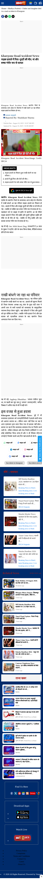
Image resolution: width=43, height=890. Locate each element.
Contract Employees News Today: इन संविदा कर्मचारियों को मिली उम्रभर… (27, 666)
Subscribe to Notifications (40, 448)
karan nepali (10, 115)
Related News (11, 573)
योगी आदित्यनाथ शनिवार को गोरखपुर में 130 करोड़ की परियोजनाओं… (27, 772)
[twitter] (15, 794)
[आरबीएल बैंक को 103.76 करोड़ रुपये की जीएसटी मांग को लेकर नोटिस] (9, 690)
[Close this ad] (41, 876)
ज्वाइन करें (9, 443)
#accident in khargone (14, 463)
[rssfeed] (27, 794)
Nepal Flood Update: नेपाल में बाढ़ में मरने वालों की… (29, 502)
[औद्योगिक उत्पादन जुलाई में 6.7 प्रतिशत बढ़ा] (9, 726)
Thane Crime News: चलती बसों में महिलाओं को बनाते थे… (28, 538)
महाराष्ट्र (18, 752)
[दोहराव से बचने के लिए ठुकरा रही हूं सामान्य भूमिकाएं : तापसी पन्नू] (9, 750)
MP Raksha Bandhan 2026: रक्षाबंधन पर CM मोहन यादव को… (29, 481)
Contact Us (21, 859)
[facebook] (11, 794)
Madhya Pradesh (14, 8)
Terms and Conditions (21, 856)
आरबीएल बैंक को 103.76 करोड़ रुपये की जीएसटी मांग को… (27, 688)
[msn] (38, 794)
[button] (2, 3)
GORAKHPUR (20, 776)
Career (21, 862)
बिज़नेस (17, 692)
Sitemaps (32, 793)
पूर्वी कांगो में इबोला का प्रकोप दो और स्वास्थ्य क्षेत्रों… (26, 737)
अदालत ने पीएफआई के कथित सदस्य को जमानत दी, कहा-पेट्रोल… (27, 761)
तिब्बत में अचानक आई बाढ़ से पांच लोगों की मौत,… (27, 713)
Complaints (21, 853)
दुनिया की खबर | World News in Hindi (26, 717)
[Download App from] (22, 814)
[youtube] (19, 794)
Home (3, 8)
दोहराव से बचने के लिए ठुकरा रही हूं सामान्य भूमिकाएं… (26, 749)
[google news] (23, 794)
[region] (21, 37)
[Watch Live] (23, 841)
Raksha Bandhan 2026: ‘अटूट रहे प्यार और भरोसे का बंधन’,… (28, 554)
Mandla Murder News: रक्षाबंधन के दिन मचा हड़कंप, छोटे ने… (28, 517)
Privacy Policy (21, 851)
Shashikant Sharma (26, 118)
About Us (21, 864)
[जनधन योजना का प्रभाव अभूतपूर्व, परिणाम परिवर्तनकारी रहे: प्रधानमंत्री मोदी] (9, 702)
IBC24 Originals (24, 507)
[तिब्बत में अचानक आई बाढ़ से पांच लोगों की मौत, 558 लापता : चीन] (9, 715)
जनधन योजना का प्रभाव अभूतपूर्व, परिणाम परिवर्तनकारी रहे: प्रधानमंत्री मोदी (26, 701)
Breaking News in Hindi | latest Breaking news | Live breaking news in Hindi (28, 490)
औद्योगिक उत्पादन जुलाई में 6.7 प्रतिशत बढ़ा (27, 725)
